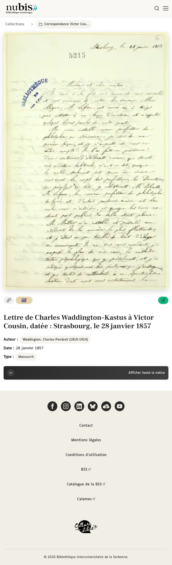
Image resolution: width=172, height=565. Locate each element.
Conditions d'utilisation (86, 455)
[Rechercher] (156, 8)
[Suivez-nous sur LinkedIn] (79, 406)
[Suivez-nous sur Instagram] (66, 406)
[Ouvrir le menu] (165, 8)
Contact (86, 426)
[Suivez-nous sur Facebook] (52, 406)
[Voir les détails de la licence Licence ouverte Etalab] (163, 300)
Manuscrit (26, 357)
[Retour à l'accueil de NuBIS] (21, 8)
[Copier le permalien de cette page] (9, 300)
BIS (84, 470)
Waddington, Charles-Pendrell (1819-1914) (55, 339)
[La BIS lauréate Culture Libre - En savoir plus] (86, 528)
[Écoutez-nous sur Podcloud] (106, 406)
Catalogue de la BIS (84, 484)
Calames (84, 499)
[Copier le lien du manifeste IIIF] (24, 300)
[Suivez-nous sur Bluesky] (93, 406)
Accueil (149, 23)
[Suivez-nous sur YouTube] (120, 406)
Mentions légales (86, 440)
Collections (14, 24)
